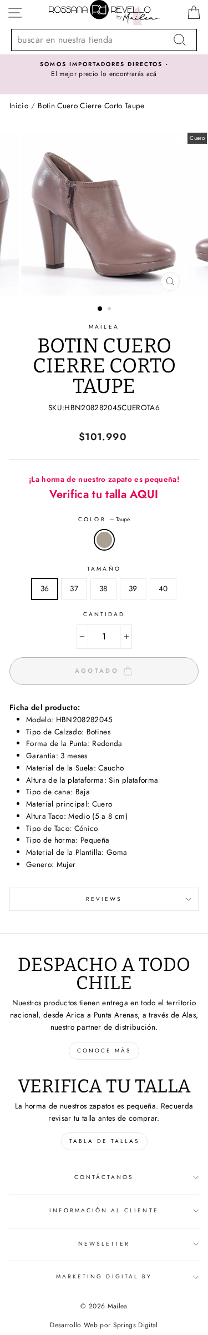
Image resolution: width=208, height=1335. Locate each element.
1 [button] (100, 309)
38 (103, 588)
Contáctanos (104, 1177)
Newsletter (104, 1244)
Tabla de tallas (104, 1141)
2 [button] (110, 310)
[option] (104, 70)
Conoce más (104, 1050)
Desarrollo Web (74, 1325)
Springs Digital (135, 1325)
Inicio (18, 105)
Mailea (104, 327)
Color (103, 519)
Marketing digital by (104, 1276)
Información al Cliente (103, 1210)
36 (44, 588)
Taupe (104, 540)
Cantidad (104, 614)
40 (163, 588)
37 (74, 588)
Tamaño (103, 569)
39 (133, 588)
